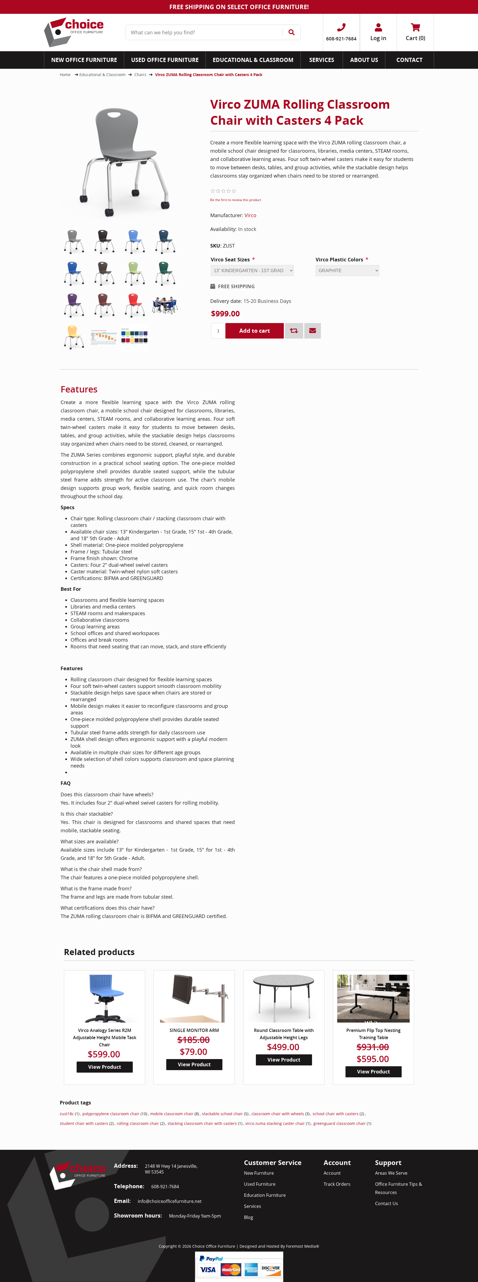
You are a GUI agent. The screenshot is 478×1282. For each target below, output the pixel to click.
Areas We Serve (391, 1173)
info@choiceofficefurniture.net (170, 1201)
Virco (250, 215)
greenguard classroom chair (339, 1123)
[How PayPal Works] (239, 1266)
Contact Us (386, 1203)
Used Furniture (260, 1184)
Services (252, 1206)
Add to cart (254, 330)
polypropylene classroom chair (110, 1113)
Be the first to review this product (235, 199)
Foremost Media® (302, 1246)
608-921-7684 (165, 1187)
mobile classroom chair (171, 1113)
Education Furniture (265, 1195)
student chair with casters (84, 1123)
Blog (248, 1217)
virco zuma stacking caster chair (275, 1123)
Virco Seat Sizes (230, 259)
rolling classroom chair (138, 1123)
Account (332, 1173)
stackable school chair (222, 1113)
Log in (378, 38)
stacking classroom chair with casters (202, 1123)
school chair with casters (335, 1113)
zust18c (67, 1113)
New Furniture (259, 1173)
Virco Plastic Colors (339, 259)
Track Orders (337, 1184)
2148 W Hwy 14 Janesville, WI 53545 (171, 1169)
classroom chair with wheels (277, 1113)
